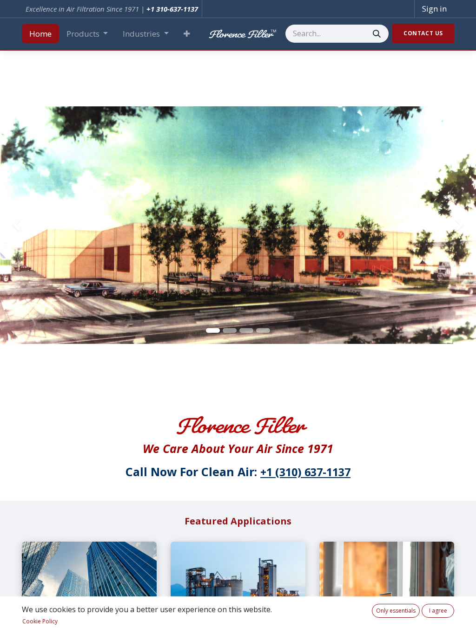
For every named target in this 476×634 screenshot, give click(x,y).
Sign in (434, 8)
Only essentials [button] (396, 611)
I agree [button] (438, 611)
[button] (186, 34)
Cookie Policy (40, 621)
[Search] (377, 34)
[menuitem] (40, 34)
